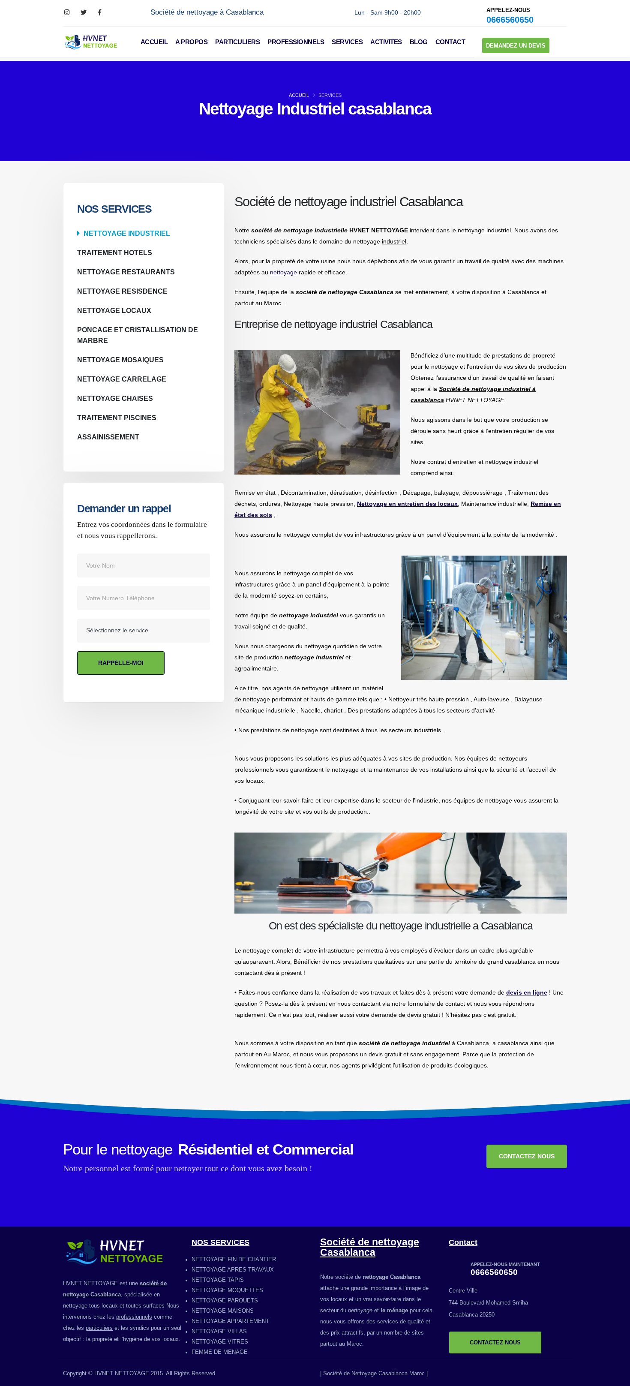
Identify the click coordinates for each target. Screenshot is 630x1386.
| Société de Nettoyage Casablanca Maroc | (374, 1374)
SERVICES (347, 41)
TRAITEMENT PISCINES (116, 417)
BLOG (419, 41)
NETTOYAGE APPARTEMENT (230, 1321)
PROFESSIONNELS (295, 41)
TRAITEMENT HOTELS (114, 252)
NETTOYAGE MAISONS (223, 1311)
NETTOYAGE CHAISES (115, 398)
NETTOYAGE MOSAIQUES (120, 360)
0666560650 (510, 19)
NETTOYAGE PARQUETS (225, 1301)
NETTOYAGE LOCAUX (114, 310)
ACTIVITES (386, 41)
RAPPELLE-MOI (121, 662)
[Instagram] (67, 13)
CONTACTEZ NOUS (527, 1156)
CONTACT (450, 41)
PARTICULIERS (237, 41)
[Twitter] (83, 13)
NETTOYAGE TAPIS (218, 1280)
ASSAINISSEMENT (108, 437)
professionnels (134, 1317)
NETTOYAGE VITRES (220, 1342)
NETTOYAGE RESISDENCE (122, 291)
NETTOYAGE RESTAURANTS (126, 272)
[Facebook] (100, 13)
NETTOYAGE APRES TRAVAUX (233, 1270)
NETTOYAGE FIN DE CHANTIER (234, 1260)
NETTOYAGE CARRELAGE (121, 379)
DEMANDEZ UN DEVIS (516, 45)
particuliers (99, 1328)
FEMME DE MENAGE (220, 1352)
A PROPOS (191, 41)
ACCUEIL (154, 41)
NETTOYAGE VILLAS (219, 1332)
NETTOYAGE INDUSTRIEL (127, 233)
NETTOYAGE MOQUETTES (227, 1290)
